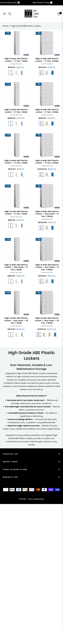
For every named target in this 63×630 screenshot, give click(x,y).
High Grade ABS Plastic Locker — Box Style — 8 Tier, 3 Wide (47, 267)
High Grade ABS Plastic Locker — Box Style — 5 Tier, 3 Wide (47, 214)
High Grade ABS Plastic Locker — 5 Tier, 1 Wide (16, 212)
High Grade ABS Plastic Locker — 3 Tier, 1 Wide (16, 110)
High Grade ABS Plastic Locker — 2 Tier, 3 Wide (47, 59)
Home (5, 26)
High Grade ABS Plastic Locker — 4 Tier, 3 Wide (47, 161)
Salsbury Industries (16, 64)
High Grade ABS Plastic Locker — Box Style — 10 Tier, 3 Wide (47, 320)
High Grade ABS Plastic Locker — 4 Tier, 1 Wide (16, 161)
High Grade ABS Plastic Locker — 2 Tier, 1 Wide (16, 59)
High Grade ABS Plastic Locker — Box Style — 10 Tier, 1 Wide (16, 320)
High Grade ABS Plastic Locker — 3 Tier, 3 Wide (47, 110)
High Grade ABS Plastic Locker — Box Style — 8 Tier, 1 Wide (16, 267)
